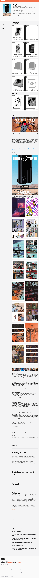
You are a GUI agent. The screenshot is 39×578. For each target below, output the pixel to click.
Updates (3, 28)
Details (3, 27)
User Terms (21, 569)
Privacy (21, 572)
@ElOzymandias (14, 378)
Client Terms (22, 570)
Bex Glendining (20, 196)
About (11, 569)
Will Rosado (14, 197)
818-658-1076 (19, 562)
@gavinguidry (20, 385)
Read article (13, 467)
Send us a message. (10, 562)
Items (3, 24)
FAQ (1, 569)
